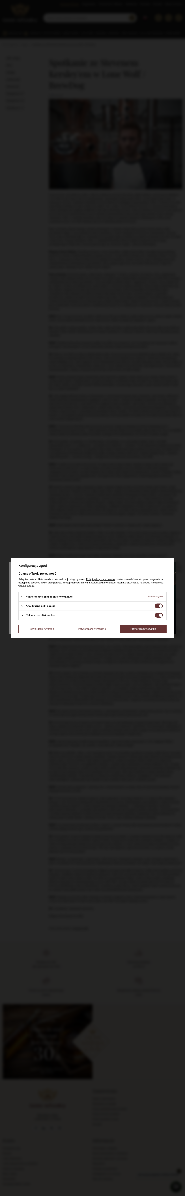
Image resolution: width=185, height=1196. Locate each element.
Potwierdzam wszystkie (143, 628)
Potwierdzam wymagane (92, 628)
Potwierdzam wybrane (41, 628)
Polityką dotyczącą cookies (100, 579)
